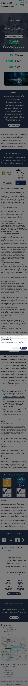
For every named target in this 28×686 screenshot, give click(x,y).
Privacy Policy (18, 344)
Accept (24, 348)
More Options (15, 348)
